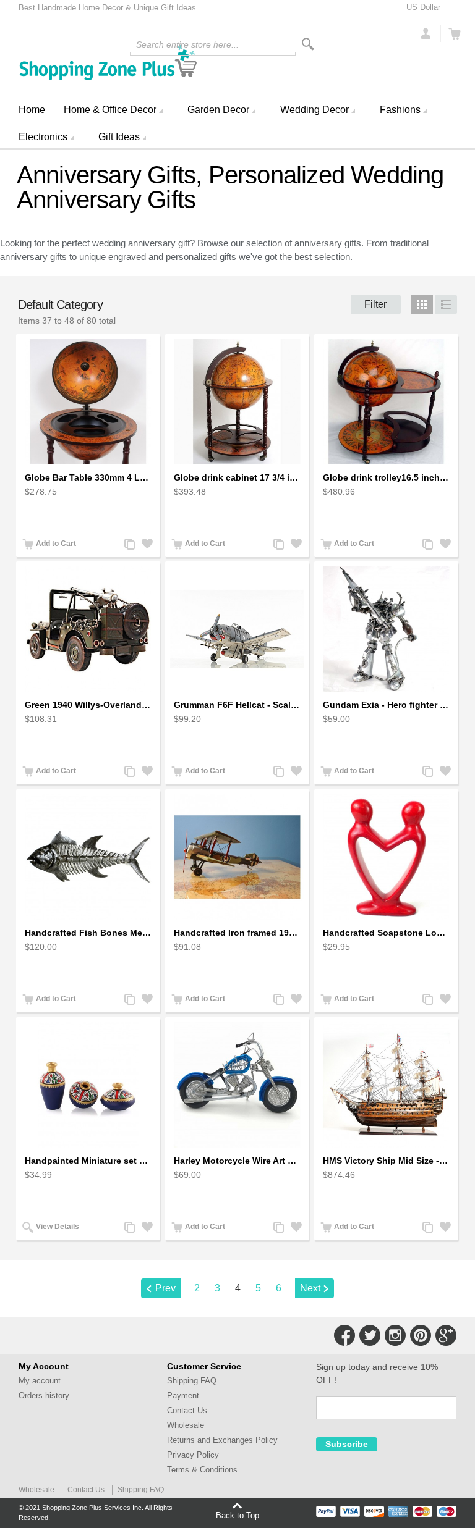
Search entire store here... (187, 44)
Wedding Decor (314, 109)
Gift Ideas (119, 137)
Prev (165, 1288)
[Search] (308, 44)
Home (32, 109)
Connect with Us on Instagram (395, 1335)
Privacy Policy (193, 1454)
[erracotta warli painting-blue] (88, 1085)
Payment (183, 1395)
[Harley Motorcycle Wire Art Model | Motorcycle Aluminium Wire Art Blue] (237, 1085)
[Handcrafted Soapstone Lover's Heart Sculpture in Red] (386, 857)
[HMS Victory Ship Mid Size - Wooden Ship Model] (386, 1085)
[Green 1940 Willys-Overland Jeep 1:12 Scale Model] (88, 629)
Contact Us (187, 1410)
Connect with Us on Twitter (369, 1335)
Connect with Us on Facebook (344, 1335)
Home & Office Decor (110, 109)
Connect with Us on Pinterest (420, 1335)
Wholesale (185, 1425)
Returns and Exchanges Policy (222, 1440)
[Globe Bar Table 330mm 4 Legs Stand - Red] (88, 402)
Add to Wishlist (146, 545)
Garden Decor (218, 109)
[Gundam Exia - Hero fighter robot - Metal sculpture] (386, 629)
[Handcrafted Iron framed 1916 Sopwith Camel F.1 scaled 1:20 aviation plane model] (237, 857)
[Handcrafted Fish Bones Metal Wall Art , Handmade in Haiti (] (88, 857)
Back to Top (237, 1515)
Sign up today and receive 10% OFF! (377, 1373)
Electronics (43, 137)
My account (40, 1380)
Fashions (400, 109)
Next (310, 1288)
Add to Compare (128, 545)
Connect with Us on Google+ (445, 1335)
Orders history (44, 1395)
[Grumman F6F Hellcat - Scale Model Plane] (237, 629)
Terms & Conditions (202, 1469)
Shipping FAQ (191, 1380)
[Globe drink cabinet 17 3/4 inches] (237, 402)
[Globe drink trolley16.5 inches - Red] (386, 402)
